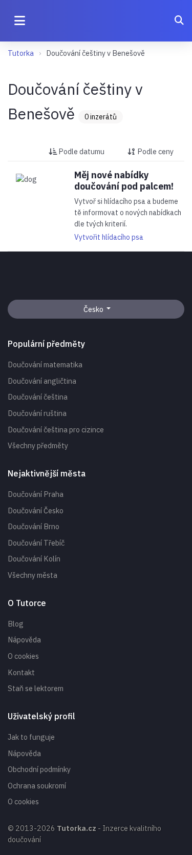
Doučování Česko (35, 510)
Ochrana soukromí (37, 785)
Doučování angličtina (42, 381)
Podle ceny (155, 151)
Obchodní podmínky (39, 769)
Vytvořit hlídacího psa (108, 237)
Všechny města (32, 575)
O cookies (23, 656)
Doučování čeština (38, 397)
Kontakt (21, 672)
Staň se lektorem (35, 688)
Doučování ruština (37, 413)
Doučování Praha (35, 494)
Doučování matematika (45, 364)
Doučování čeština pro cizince (56, 429)
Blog (16, 624)
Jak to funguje (31, 737)
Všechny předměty (38, 445)
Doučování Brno (33, 526)
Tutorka (21, 53)
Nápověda (24, 639)
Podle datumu (80, 151)
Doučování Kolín (34, 559)
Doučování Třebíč (36, 543)
